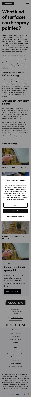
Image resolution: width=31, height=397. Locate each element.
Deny (15, 205)
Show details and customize (15, 216)
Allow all (15, 211)
